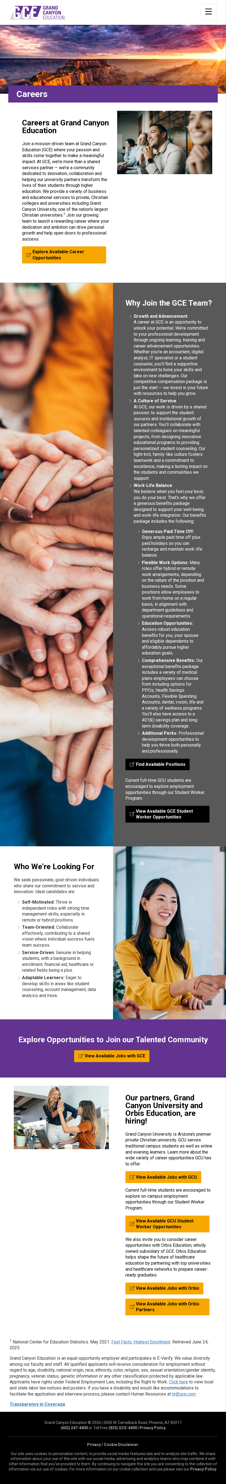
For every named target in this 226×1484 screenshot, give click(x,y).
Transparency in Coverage (37, 1404)
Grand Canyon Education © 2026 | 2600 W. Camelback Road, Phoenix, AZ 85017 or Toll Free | (113, 1425)
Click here (178, 1382)
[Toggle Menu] (208, 12)
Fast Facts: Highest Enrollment (140, 1342)
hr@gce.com (184, 1394)
